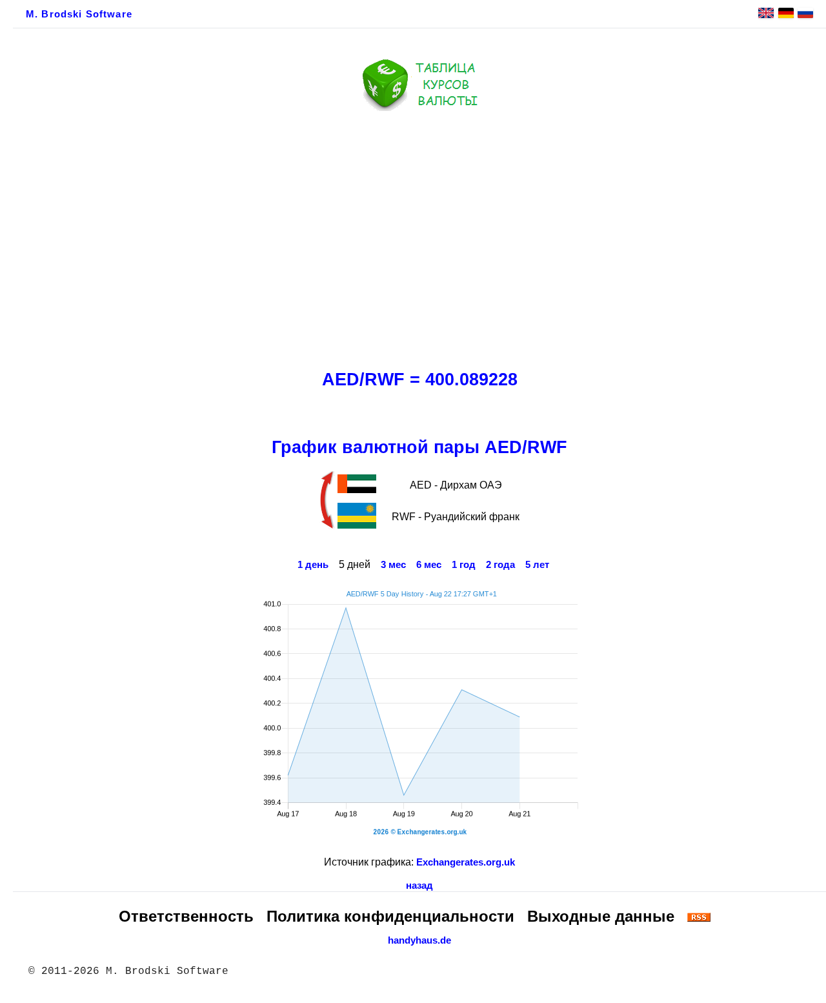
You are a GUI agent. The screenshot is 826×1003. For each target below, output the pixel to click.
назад (419, 885)
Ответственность (186, 916)
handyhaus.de (419, 940)
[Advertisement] (419, 237)
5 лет (537, 565)
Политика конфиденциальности (390, 916)
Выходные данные (600, 916)
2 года (500, 565)
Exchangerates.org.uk (465, 862)
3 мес (393, 565)
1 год (464, 565)
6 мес (428, 565)
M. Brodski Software (79, 14)
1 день (312, 565)
